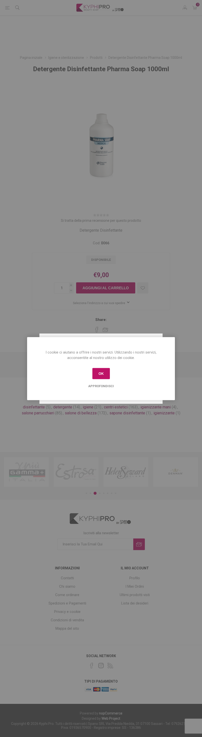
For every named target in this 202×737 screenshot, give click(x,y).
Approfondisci (101, 386)
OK (101, 374)
